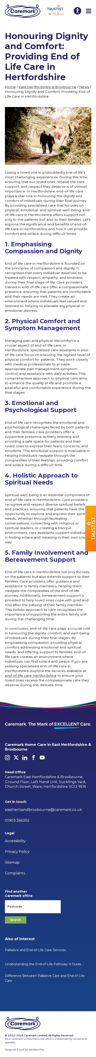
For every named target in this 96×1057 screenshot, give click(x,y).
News (84, 87)
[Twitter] (16, 757)
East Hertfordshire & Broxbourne (47, 87)
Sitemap (12, 862)
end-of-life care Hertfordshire (30, 675)
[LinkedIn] (24, 757)
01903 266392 (17, 820)
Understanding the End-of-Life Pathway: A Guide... (44, 964)
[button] (90, 528)
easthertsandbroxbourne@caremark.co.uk (43, 810)
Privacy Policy (17, 852)
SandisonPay (36, 1049)
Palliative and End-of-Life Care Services (35, 950)
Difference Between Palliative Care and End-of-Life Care (45, 978)
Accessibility (15, 841)
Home (10, 87)
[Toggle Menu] (88, 11)
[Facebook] (33, 757)
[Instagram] (7, 757)
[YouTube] (42, 757)
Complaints (15, 873)
